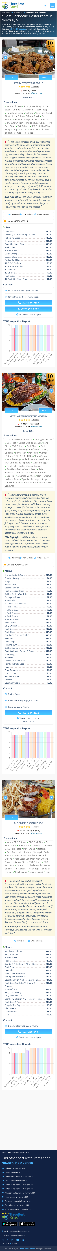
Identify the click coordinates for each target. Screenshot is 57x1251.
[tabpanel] (28, 59)
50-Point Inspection (18, 29)
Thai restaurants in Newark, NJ (18, 1209)
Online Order (14, 694)
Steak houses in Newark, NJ (17, 1205)
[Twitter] (7, 1239)
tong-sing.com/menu (18, 707)
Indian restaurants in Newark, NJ (19, 1184)
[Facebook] (2, 1239)
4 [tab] (30, 71)
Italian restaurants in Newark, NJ (19, 1189)
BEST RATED (6, 12)
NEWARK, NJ (18, 12)
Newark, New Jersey (17, 1163)
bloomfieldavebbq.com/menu (23, 1026)
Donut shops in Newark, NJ (16, 1180)
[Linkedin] (23, 1239)
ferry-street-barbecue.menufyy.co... (23, 297)
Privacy (5, 1243)
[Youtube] (17, 1239)
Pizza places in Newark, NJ (16, 1197)
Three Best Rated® (27, 1249)
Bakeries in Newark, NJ (15, 1168)
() (35, 86)
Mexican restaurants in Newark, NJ (20, 1193)
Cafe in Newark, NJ (13, 1172)
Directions (37, 93)
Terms (14, 1243)
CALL (12, 77)
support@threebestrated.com (22, 1231)
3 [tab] (28, 71)
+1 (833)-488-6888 (18, 1235)
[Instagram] (12, 1239)
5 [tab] (32, 71)
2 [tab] (26, 71)
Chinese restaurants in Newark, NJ (19, 1176)
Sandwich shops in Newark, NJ (18, 1201)
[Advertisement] (28, 1121)
